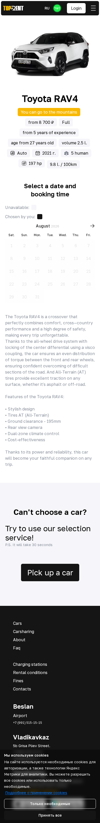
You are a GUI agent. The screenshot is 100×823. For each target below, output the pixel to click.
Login (76, 8)
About (19, 639)
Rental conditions (30, 672)
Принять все (50, 815)
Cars (17, 623)
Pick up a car (50, 572)
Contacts (22, 688)
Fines (18, 680)
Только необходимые (50, 803)
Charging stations (30, 664)
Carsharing (23, 631)
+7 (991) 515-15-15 (27, 723)
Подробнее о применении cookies (36, 792)
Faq (16, 647)
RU (47, 8)
